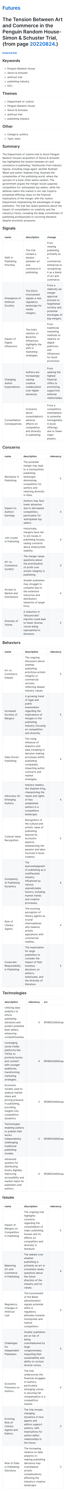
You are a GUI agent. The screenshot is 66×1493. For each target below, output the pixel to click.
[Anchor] (22, 60)
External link (9, 52)
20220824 (42, 44)
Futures (11, 8)
